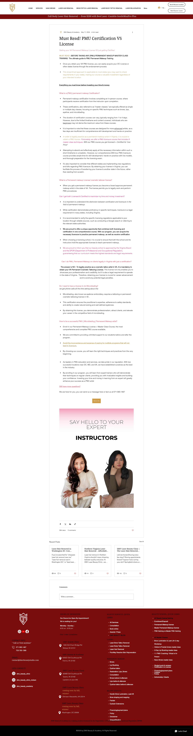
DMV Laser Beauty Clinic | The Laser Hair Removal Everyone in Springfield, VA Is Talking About (129, 550)
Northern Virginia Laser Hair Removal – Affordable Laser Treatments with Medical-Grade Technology (96, 550)
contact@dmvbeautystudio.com (25, 660)
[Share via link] (75, 524)
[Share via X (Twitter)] (65, 524)
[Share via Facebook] (60, 524)
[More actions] (132, 32)
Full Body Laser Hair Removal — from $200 (70, 16)
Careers (157, 672)
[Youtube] (23, 631)
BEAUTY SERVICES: (114, 691)
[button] (39, 8)
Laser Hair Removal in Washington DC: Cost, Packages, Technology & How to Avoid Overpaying (63, 550)
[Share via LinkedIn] (70, 524)
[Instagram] (19, 631)
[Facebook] (27, 631)
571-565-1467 (21, 647)
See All (141, 541)
